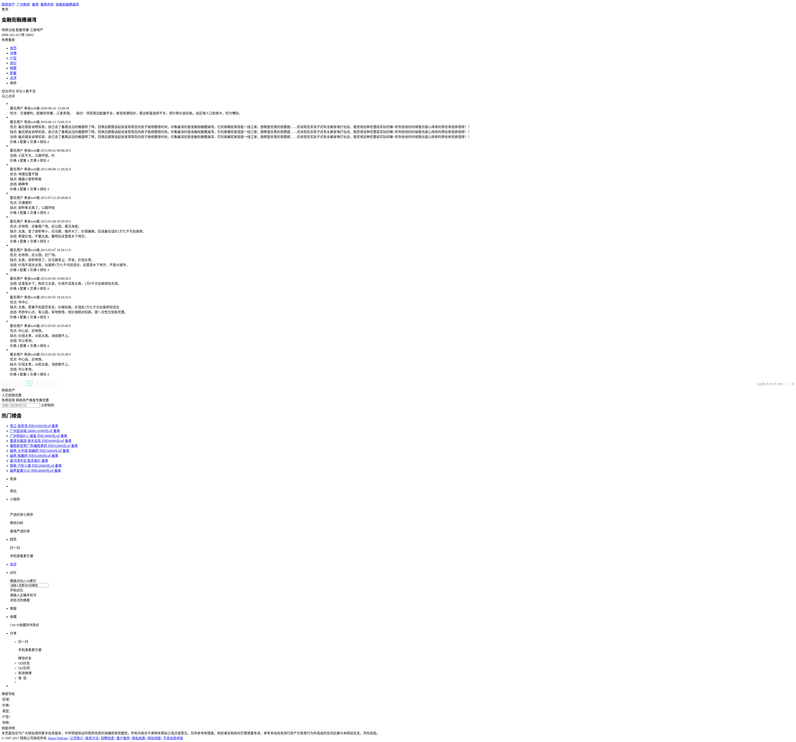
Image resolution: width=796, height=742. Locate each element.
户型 (13, 58)
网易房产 (8, 4)
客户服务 (123, 738)
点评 (13, 78)
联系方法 (92, 738)
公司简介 (76, 738)
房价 (13, 63)
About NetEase (57, 738)
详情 (13, 53)
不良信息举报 (173, 738)
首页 (13, 48)
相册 (13, 68)
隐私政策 (138, 738)
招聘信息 (107, 738)
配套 (13, 73)
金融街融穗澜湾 (67, 4)
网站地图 (154, 738)
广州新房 (23, 4)
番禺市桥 (47, 4)
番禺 (35, 4)
